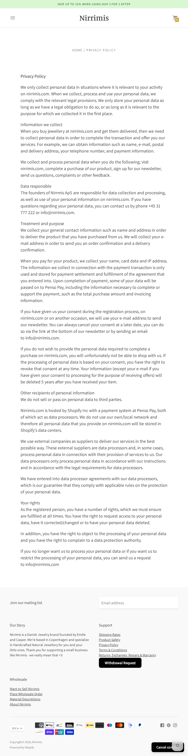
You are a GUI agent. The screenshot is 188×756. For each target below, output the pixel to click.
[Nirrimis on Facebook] (162, 724)
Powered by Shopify (22, 747)
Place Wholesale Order (26, 694)
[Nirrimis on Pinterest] (169, 724)
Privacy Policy (108, 645)
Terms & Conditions (113, 650)
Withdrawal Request (120, 662)
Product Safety (109, 639)
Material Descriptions (25, 699)
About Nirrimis (20, 704)
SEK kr (15, 728)
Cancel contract (167, 747)
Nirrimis (37, 742)
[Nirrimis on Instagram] (175, 724)
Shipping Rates (109, 634)
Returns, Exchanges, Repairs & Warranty (127, 655)
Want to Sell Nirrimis (24, 689)
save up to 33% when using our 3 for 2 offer (94, 4)
